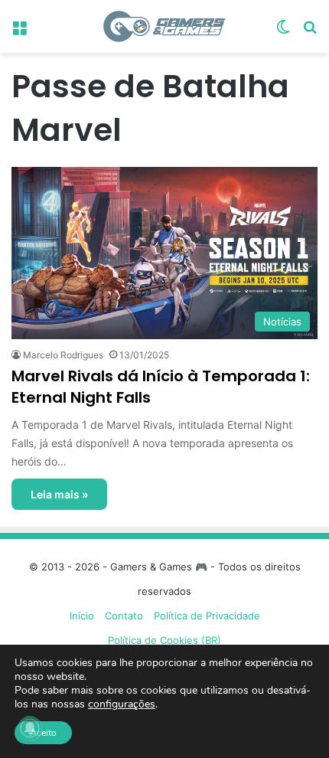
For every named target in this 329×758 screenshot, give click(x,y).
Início (82, 615)
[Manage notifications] (30, 728)
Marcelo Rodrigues (63, 355)
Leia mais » (59, 494)
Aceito (43, 733)
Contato (124, 615)
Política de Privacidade (207, 615)
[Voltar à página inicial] (164, 26)
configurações (121, 704)
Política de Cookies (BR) (164, 640)
